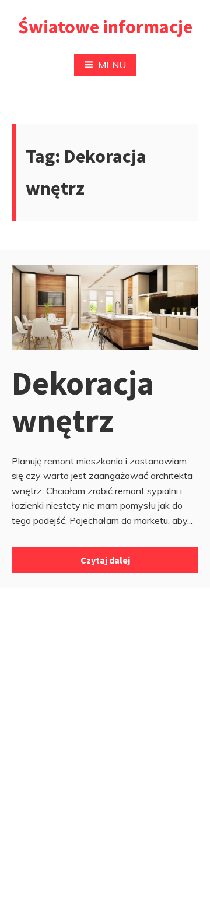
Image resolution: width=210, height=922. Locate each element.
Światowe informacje (105, 26)
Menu (112, 65)
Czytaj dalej (105, 560)
